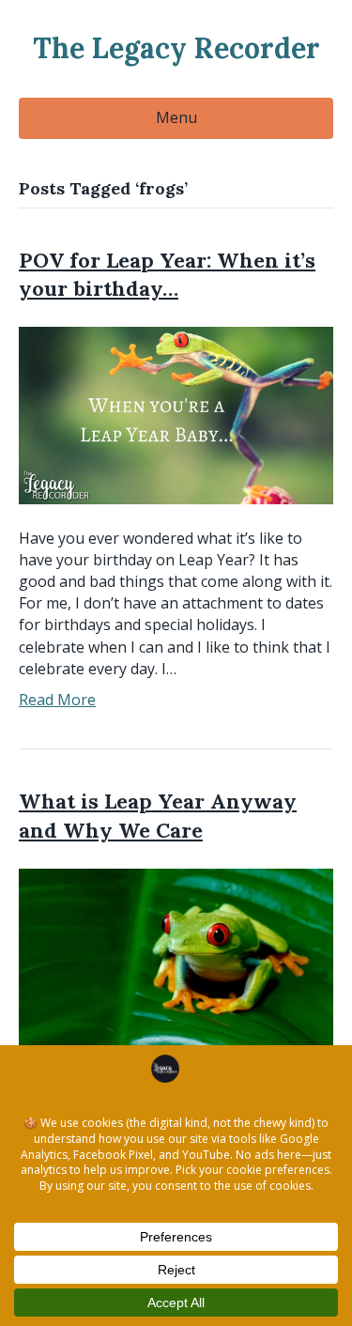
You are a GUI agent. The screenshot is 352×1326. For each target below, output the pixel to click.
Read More (57, 699)
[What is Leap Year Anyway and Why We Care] (176, 955)
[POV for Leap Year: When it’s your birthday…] (176, 414)
